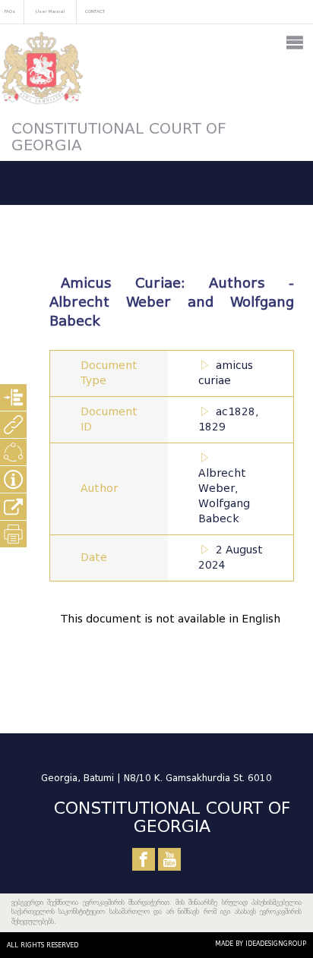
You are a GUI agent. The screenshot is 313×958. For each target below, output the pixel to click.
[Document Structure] (13, 397)
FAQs (10, 11)
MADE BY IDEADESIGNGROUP (260, 943)
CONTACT (95, 11)
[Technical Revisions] (13, 452)
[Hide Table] (13, 479)
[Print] (13, 534)
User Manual (50, 11)
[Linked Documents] (13, 424)
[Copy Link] (13, 506)
